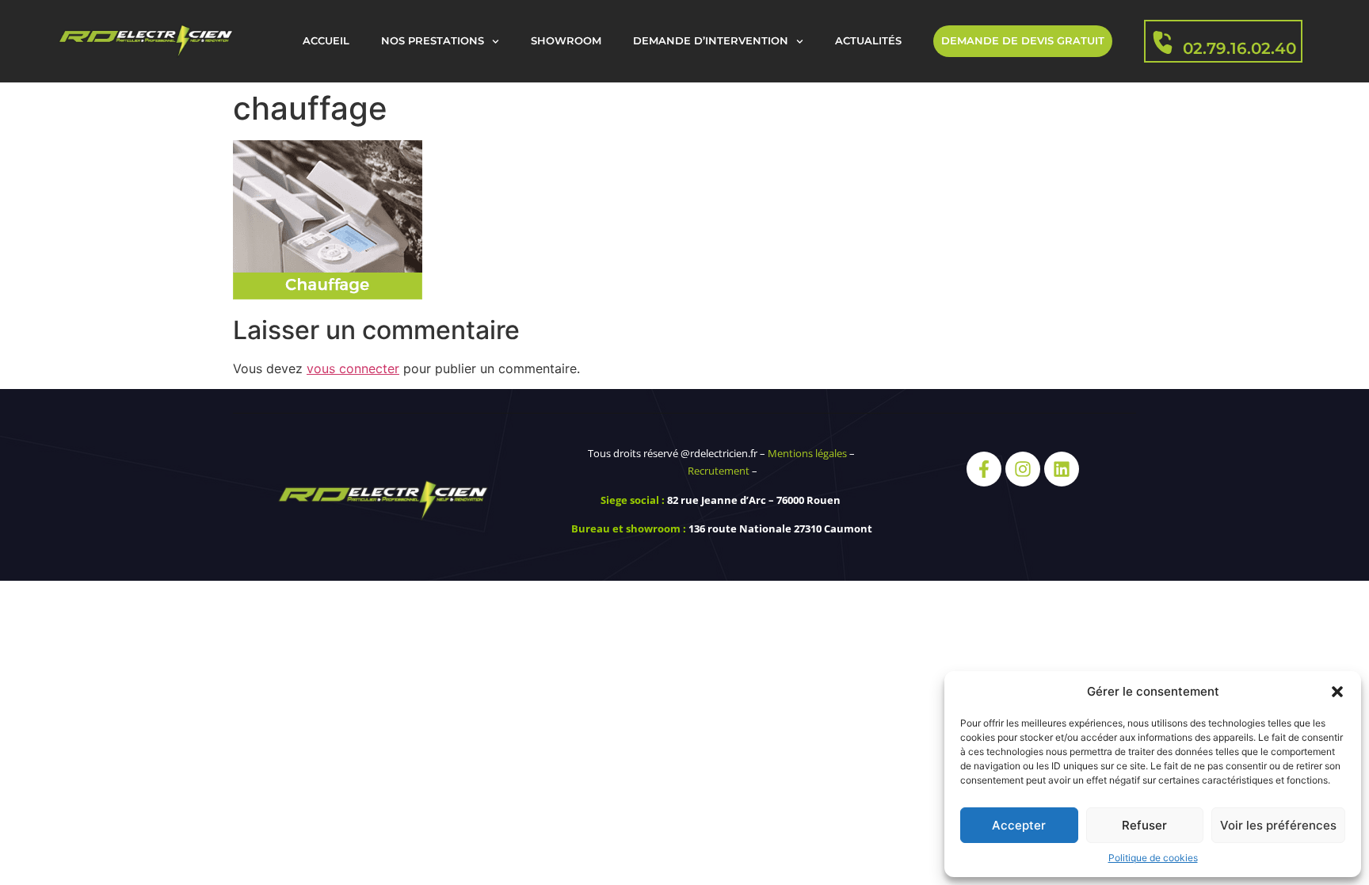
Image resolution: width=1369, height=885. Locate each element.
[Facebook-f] (984, 469)
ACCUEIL (326, 41)
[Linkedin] (1061, 469)
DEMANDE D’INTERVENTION (710, 41)
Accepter (1019, 825)
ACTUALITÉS (868, 41)
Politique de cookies (1153, 858)
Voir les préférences (1278, 825)
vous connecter (353, 368)
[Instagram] (1022, 469)
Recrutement (718, 470)
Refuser (1144, 825)
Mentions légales (807, 453)
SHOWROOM (566, 41)
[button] (1337, 692)
